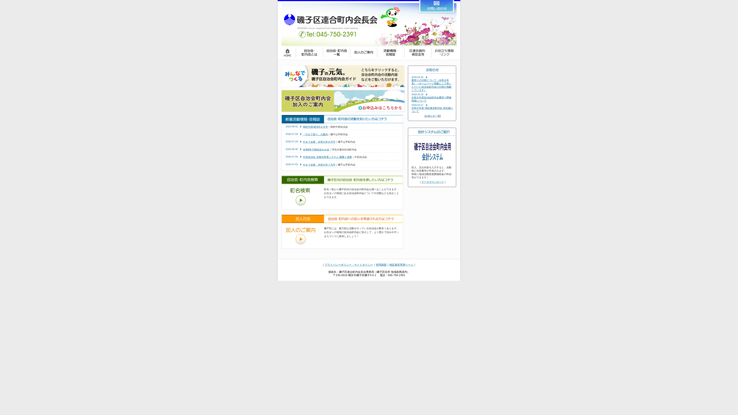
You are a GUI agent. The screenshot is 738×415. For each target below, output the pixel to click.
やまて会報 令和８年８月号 (319, 141)
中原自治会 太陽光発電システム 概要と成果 (327, 157)
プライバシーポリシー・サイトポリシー (349, 264)
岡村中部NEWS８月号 (315, 126)
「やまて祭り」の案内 (315, 134)
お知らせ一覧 (432, 116)
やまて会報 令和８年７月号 (319, 164)
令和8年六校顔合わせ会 (316, 149)
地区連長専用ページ (401, 264)
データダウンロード (432, 182)
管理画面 (381, 264)
